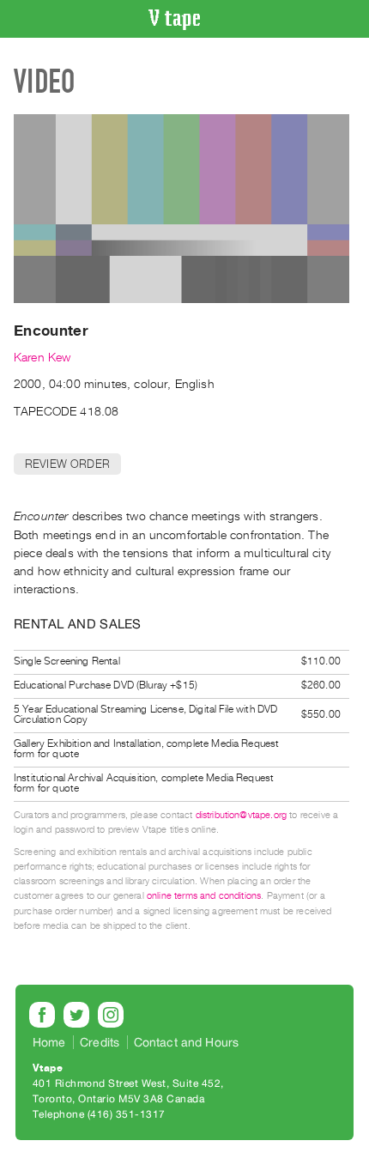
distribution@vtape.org (241, 815)
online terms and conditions (204, 895)
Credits (99, 1042)
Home (49, 1042)
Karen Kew (42, 357)
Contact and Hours (186, 1042)
